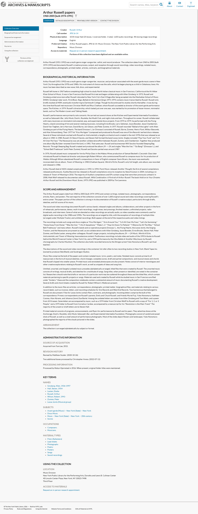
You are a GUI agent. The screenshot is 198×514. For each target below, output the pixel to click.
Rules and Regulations (24, 509)
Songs (49, 452)
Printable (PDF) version (87, 21)
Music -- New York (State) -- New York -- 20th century (69, 416)
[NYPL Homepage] (3, 4)
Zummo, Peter (53, 399)
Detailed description (65, 21)
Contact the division (109, 21)
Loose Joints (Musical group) (59, 402)
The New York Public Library (14, 506)
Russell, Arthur (76, 30)
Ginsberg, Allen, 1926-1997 (58, 386)
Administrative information (14, 42)
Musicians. (51, 430)
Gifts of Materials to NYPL (83, 509)
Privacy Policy (8, 509)
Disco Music (52, 413)
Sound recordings (54, 455)
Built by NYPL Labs (36, 506)
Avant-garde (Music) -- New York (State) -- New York (69, 411)
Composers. (52, 427)
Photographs (52, 444)
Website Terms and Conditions (61, 509)
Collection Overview (11, 28)
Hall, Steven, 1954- (55, 388)
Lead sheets (52, 442)
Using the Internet (41, 509)
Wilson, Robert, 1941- (56, 397)
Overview (48, 21)
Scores (50, 419)
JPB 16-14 (74, 33)
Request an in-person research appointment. (88, 51)
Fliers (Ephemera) (54, 439)
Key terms (7, 46)
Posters (50, 450)
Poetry (50, 447)
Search (161, 4)
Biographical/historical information (16, 33)
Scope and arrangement (12, 37)
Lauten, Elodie (53, 391)
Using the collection (11, 50)
